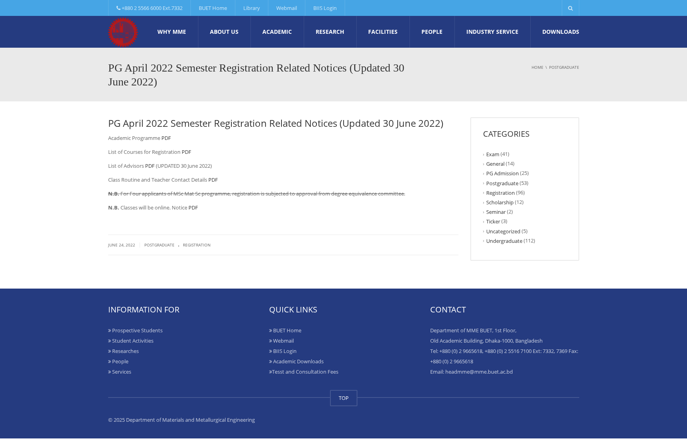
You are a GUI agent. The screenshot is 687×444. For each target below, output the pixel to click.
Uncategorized (503, 231)
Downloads (560, 31)
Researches (125, 351)
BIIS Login (325, 8)
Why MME (171, 31)
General (495, 163)
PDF (166, 138)
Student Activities (132, 340)
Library (251, 8)
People (431, 31)
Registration (197, 245)
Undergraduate (504, 240)
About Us (224, 31)
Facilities (383, 31)
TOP (344, 397)
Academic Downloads (298, 361)
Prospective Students (137, 330)
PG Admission (502, 173)
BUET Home (213, 8)
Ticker (493, 221)
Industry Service (492, 31)
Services (121, 371)
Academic (277, 31)
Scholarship (500, 202)
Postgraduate (159, 245)
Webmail (286, 8)
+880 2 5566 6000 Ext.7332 (151, 8)
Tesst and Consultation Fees (305, 371)
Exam (492, 154)
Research (330, 31)
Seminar (496, 211)
